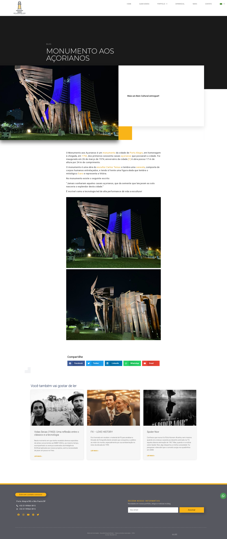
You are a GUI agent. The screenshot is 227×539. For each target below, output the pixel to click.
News (195, 4)
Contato (208, 4)
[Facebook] (18, 515)
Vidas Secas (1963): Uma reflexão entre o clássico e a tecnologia (56, 433)
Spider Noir (153, 431)
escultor (101, 167)
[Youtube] (28, 515)
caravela (140, 167)
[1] (129, 159)
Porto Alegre (136, 153)
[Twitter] (38, 515)
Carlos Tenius (113, 167)
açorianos (126, 156)
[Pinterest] (33, 515)
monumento (109, 153)
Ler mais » (38, 456)
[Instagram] (23, 515)
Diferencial (180, 4)
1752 (84, 156)
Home (129, 4)
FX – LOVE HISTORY (102, 431)
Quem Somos (144, 4)
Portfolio (161, 4)
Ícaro (80, 173)
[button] (76, 363)
